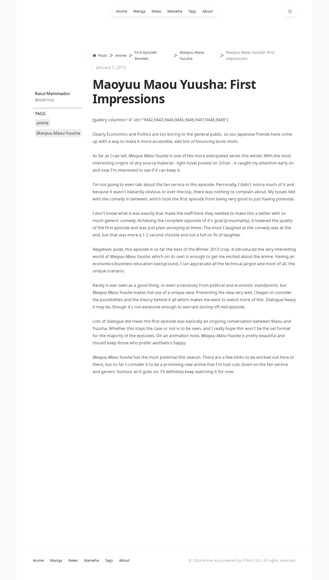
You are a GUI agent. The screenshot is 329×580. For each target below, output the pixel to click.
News (156, 11)
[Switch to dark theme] (290, 11)
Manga (139, 11)
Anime (121, 11)
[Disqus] (164, 449)
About (208, 11)
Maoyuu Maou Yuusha (192, 55)
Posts (102, 55)
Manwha (174, 11)
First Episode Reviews (146, 55)
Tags (192, 11)
